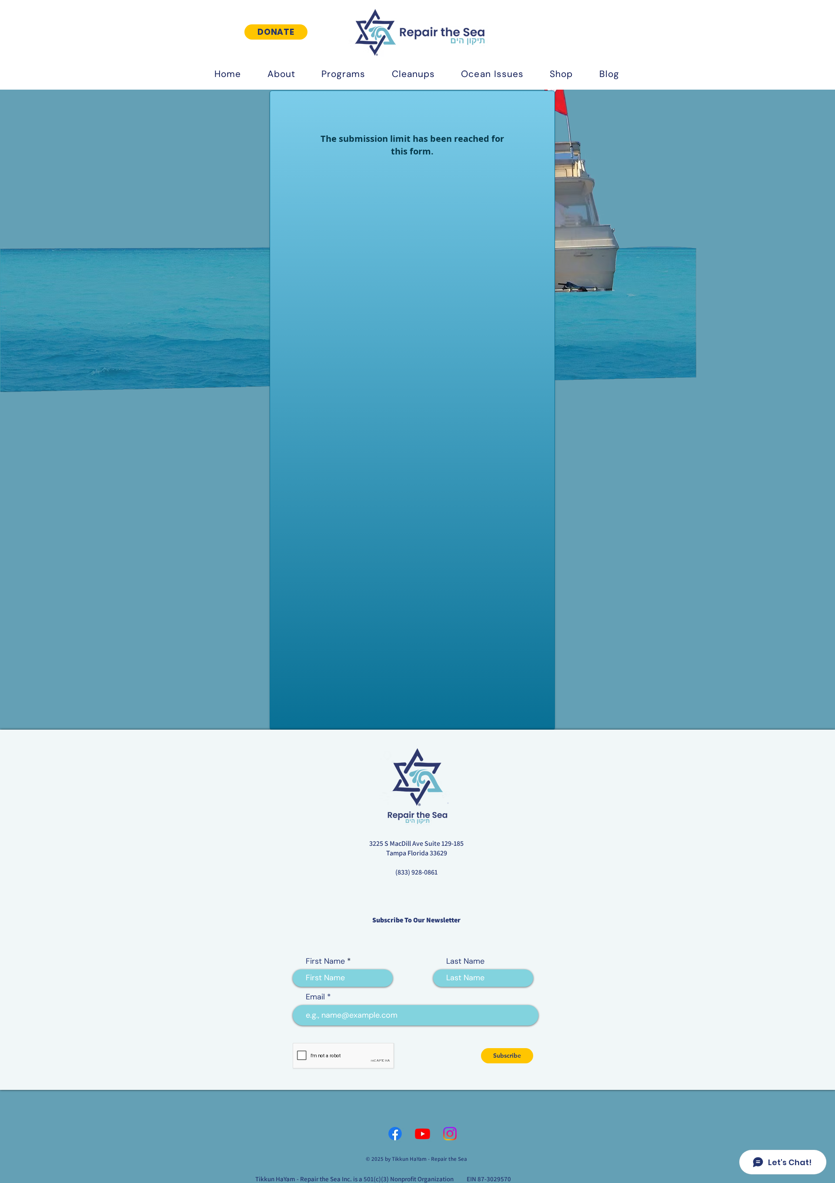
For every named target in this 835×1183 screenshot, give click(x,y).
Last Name (465, 961)
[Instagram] (450, 1134)
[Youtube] (422, 1134)
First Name (325, 961)
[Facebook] (395, 1134)
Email (315, 997)
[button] (281, 74)
